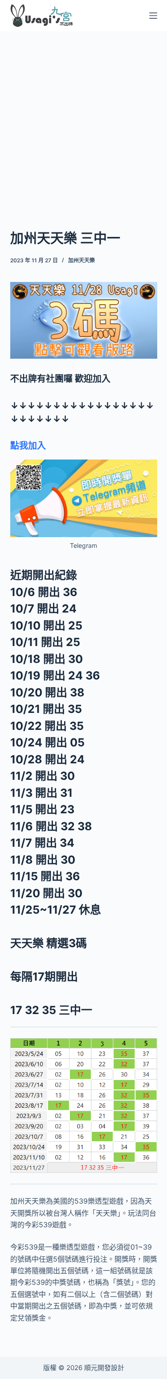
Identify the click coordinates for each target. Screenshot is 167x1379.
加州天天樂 (81, 260)
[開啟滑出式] (153, 16)
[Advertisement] (83, 118)
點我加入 (28, 445)
